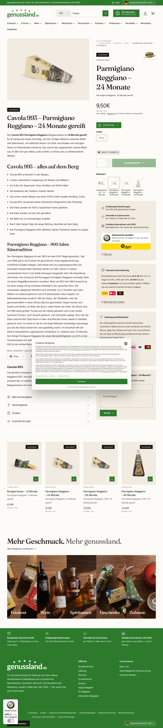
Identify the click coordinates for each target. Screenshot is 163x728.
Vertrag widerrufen (18, 724)
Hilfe (117, 2)
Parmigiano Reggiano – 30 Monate (95, 493)
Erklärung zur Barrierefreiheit (43, 717)
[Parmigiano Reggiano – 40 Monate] (138, 183)
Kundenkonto (85, 679)
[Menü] (16, 701)
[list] (81, 639)
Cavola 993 (102, 60)
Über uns (108, 254)
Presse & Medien (128, 675)
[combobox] (90, 13)
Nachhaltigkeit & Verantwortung (135, 671)
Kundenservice (85, 666)
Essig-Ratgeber (85, 687)
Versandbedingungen (87, 713)
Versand (110, 114)
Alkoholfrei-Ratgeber (88, 696)
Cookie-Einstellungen (66, 717)
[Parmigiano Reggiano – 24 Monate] (114, 183)
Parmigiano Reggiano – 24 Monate (57, 493)
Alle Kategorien (103, 41)
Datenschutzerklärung (106, 713)
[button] (152, 13)
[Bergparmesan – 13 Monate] (101, 183)
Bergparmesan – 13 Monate (22, 491)
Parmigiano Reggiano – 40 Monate (133, 493)
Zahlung (82, 671)
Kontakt (43, 713)
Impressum (33, 713)
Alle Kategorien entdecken (20, 548)
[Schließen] (117, 125)
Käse (127, 43)
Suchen (82, 683)
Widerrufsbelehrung (126, 713)
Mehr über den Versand (114, 302)
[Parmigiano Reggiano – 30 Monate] (126, 183)
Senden (107, 413)
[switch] (10, 721)
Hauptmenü (105, 43)
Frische (117, 43)
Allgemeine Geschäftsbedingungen (62, 713)
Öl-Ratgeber (84, 691)
